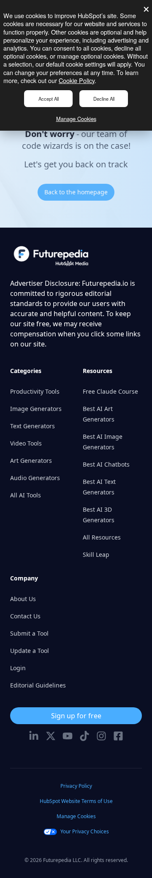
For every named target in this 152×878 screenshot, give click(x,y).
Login (18, 668)
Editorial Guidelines (38, 685)
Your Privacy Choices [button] (84, 831)
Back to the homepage (76, 192)
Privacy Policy (76, 785)
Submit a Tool (29, 633)
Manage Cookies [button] (76, 816)
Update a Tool (29, 651)
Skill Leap (96, 554)
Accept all (48, 98)
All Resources (102, 537)
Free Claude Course (110, 391)
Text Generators (32, 426)
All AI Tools (25, 495)
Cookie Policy (77, 80)
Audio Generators (35, 478)
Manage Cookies (76, 119)
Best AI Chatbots (106, 464)
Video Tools (26, 443)
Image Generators (36, 409)
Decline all (103, 98)
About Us (23, 599)
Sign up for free (76, 715)
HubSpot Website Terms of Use (76, 801)
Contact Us (25, 616)
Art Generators (31, 460)
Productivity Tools (35, 391)
